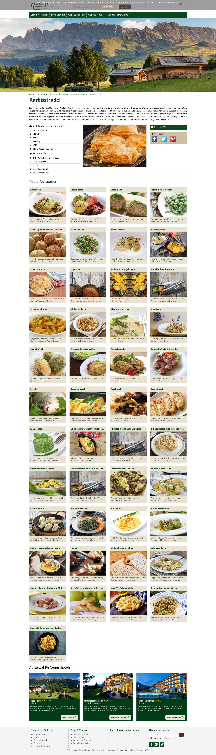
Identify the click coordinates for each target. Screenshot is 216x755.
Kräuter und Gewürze (82, 740)
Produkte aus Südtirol (82, 743)
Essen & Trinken (39, 14)
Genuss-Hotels (96, 14)
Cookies (139, 750)
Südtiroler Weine (80, 737)
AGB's (146, 750)
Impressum (110, 750)
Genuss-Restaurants (117, 14)
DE (180, 4)
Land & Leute (58, 14)
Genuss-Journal (76, 14)
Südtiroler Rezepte (81, 734)
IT (183, 4)
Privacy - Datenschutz (126, 750)
